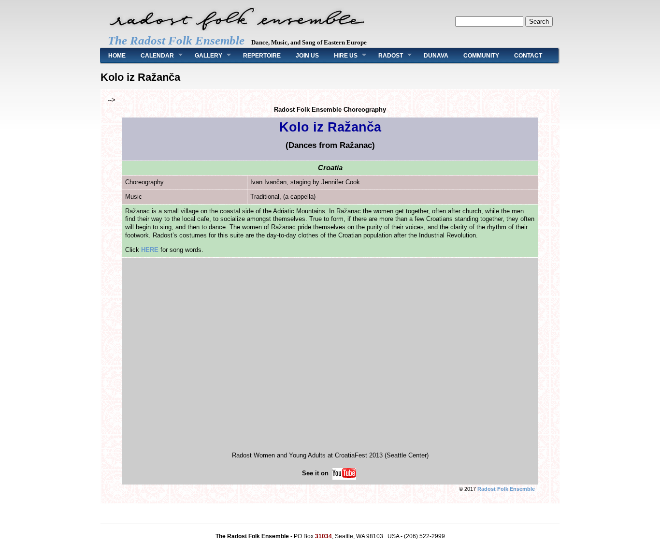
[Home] (237, 30)
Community (481, 55)
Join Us (307, 55)
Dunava (436, 55)
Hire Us (342, 55)
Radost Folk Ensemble (506, 489)
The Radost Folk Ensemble (176, 40)
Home (117, 55)
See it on (316, 473)
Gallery (204, 55)
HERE (149, 249)
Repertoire (262, 55)
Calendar (153, 55)
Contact (528, 55)
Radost (387, 55)
